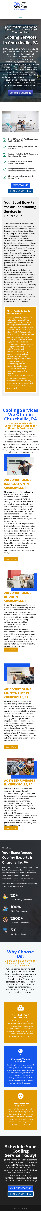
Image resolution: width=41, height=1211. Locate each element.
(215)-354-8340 (20, 185)
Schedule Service (19, 92)
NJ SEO (24, 1208)
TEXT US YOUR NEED (20, 190)
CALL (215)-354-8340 (20, 1188)
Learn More (11, 559)
